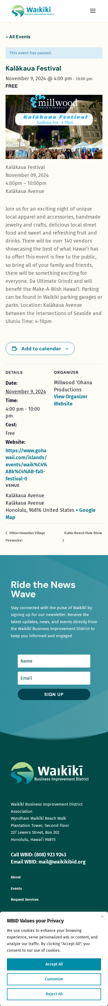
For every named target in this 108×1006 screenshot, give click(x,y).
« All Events (18, 36)
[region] (54, 959)
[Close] (102, 916)
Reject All (54, 994)
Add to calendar (41, 348)
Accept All (54, 964)
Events (16, 888)
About (16, 877)
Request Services (24, 899)
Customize (54, 979)
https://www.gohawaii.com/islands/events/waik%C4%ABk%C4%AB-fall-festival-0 (26, 465)
